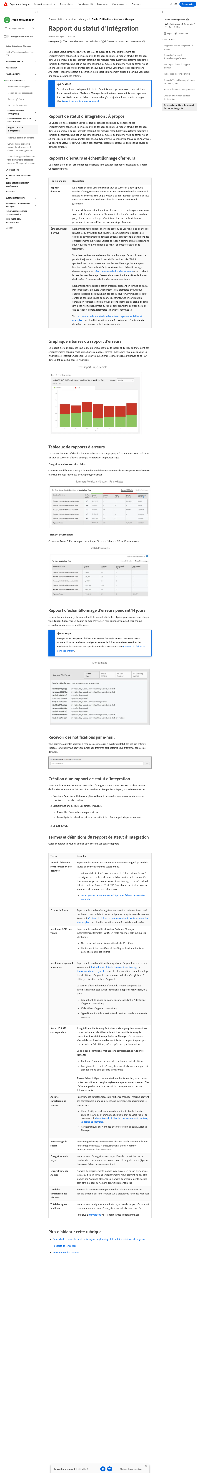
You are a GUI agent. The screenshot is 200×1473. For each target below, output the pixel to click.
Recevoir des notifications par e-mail (80, 101)
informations (94, 1214)
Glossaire (9, 227)
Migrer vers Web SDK (15, 61)
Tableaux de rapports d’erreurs (177, 73)
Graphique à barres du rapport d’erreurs (177, 66)
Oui (170, 27)
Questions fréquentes (15, 198)
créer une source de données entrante (113, 271)
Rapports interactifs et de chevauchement (19, 120)
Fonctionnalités (13, 74)
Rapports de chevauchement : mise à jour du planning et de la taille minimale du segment (99, 1239)
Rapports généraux (16, 99)
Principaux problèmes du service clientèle (16, 213)
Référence (10, 192)
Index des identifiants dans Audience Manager (115, 967)
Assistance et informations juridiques (18, 205)
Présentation (11, 68)
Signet (169, 33)
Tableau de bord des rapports (20, 92)
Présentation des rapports (66, 1252)
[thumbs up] (102, 1468)
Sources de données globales (91, 971)
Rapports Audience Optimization (16, 112)
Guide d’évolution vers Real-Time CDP (20, 54)
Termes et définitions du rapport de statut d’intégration (179, 107)
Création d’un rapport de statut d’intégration (177, 97)
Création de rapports (15, 80)
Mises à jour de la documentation (13, 220)
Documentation (56, 19)
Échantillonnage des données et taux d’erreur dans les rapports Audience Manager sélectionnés (21, 159)
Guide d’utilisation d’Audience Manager (113, 19)
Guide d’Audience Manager (18, 46)
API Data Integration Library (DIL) (18, 177)
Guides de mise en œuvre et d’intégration (17, 184)
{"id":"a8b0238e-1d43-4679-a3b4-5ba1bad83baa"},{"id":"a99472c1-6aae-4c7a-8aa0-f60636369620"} (102, 41)
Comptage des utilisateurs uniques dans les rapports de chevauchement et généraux (20, 147)
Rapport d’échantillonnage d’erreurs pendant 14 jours (179, 82)
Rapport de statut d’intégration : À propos (178, 47)
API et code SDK (12, 170)
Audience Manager (78, 19)
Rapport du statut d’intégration (16, 129)
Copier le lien (183, 33)
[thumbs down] (109, 1468)
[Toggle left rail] (36, 12)
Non (178, 27)
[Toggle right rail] (163, 12)
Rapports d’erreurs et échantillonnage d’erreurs (175, 57)
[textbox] (20, 28)
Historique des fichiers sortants (21, 137)
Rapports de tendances (64, 1245)
